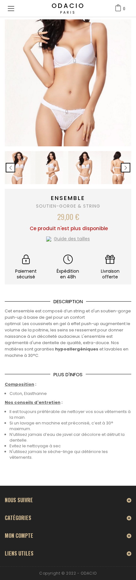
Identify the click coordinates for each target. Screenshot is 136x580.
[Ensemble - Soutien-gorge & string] (19, 167)
